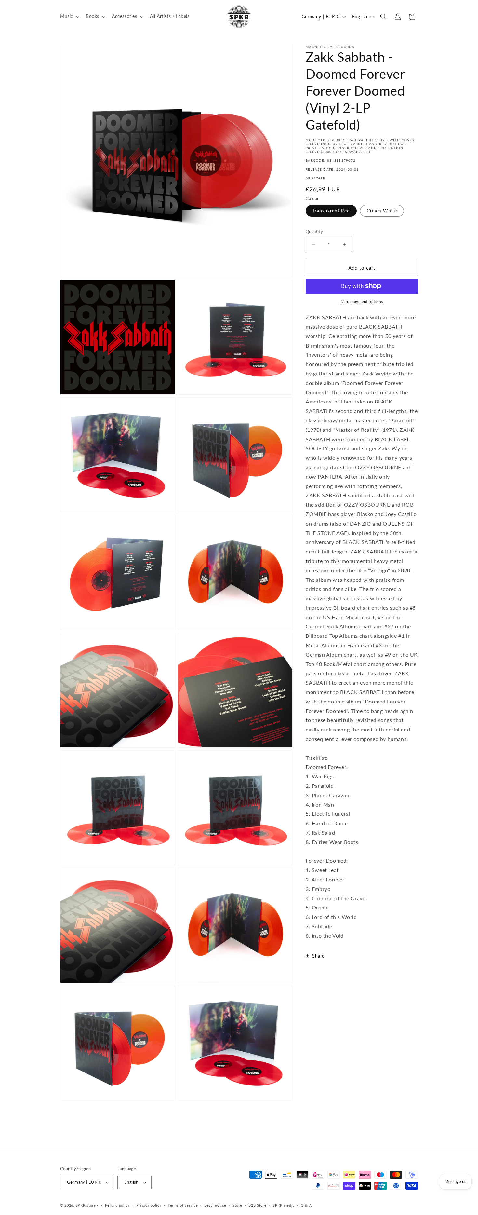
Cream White (382, 210)
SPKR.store (86, 1205)
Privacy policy (149, 1205)
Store (237, 1205)
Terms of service (183, 1205)
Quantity (314, 231)
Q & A (306, 1205)
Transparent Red (331, 210)
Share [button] (318, 956)
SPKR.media (283, 1205)
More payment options (362, 301)
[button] (69, 16)
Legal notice (215, 1205)
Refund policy (117, 1205)
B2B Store (257, 1205)
